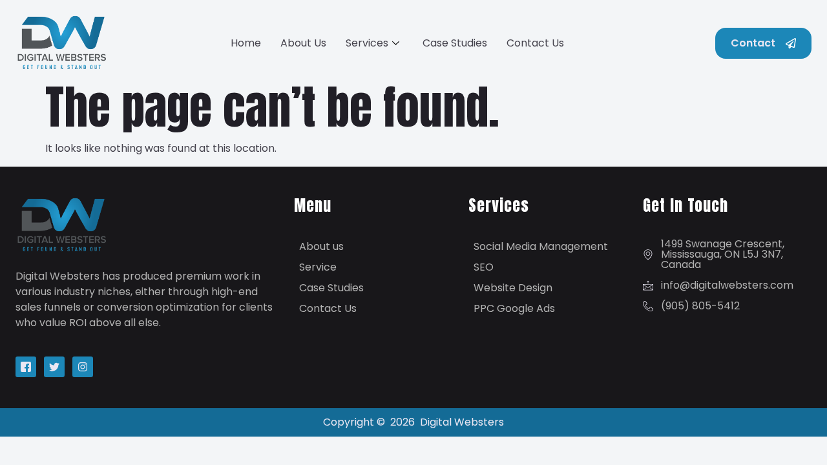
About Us (303, 43)
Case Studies (455, 43)
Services (367, 43)
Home (246, 43)
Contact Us (535, 43)
